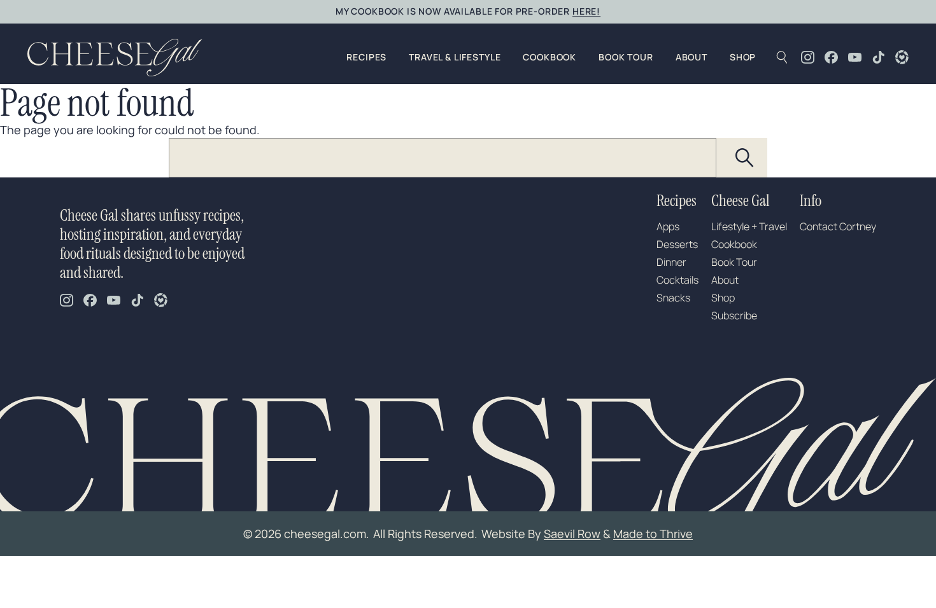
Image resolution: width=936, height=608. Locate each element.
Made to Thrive (653, 533)
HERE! (586, 11)
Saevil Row (572, 533)
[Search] (745, 157)
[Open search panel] (781, 57)
